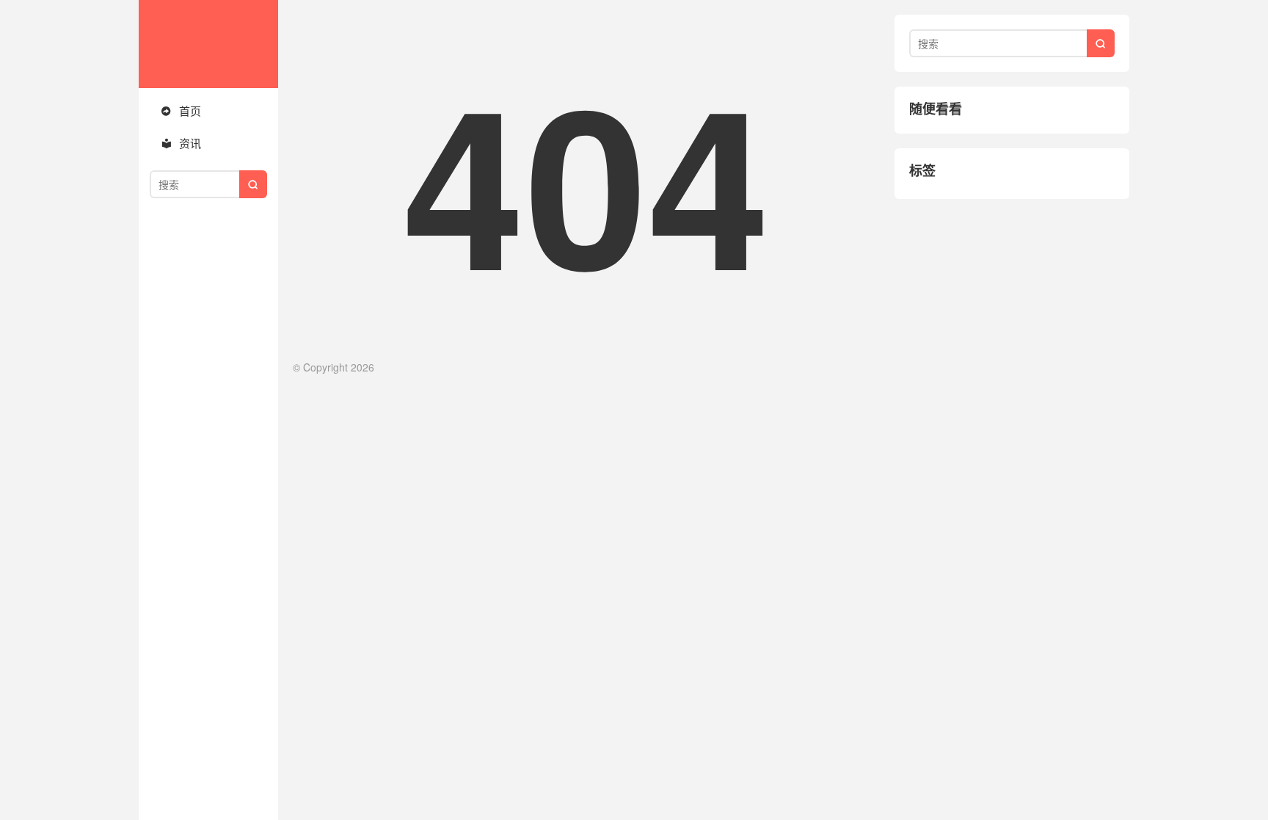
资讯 (181, 142)
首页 (181, 110)
